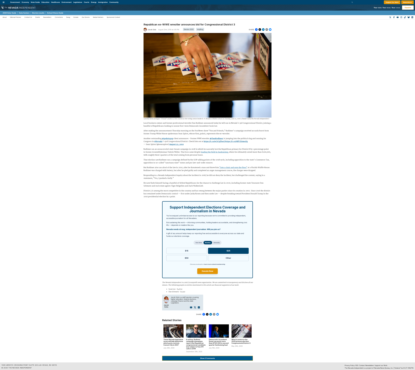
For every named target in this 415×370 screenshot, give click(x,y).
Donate (75, 17)
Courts (86, 2)
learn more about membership (214, 264)
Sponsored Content (113, 17)
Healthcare (55, 2)
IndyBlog (200, 29)
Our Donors (86, 17)
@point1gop (167, 138)
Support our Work (381, 365)
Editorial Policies (15, 17)
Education (45, 2)
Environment (67, 2)
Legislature (77, 2)
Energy (93, 2)
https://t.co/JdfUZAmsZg (236, 141)
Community (113, 2)
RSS (356, 365)
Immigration (103, 2)
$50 (186, 258)
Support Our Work (392, 2)
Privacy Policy (350, 365)
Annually (217, 242)
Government (15, 2)
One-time (199, 242)
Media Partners (98, 17)
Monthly (208, 242)
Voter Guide (35, 2)
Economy (25, 2)
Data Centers (24, 13)
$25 (228, 251)
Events (37, 17)
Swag (68, 17)
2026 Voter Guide (9, 13)
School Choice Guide (55, 13)
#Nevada (158, 141)
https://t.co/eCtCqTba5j (214, 141)
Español (408, 7)
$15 (186, 251)
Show (207, 358)
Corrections (59, 17)
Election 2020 (189, 29)
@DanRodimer (216, 138)
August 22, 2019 (176, 144)
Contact (362, 365)
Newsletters (407, 2)
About (5, 17)
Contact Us (28, 17)
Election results (38, 13)
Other (228, 258)
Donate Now (207, 271)
